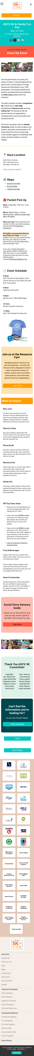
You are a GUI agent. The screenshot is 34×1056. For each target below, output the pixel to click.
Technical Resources (9, 1008)
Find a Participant (7, 1004)
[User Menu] (31, 4)
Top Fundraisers (7, 993)
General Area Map (13, 184)
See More (17, 624)
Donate (16, 15)
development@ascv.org (18, 259)
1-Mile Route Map (13, 189)
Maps (3, 969)
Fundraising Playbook (8, 1017)
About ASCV (5, 977)
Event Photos (6, 1041)
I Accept (17, 1053)
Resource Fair (6, 962)
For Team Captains (8, 1024)
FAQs (17, 738)
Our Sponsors (6, 973)
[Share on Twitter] (14, 40)
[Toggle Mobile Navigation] (2, 4)
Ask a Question (17, 724)
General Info (5, 958)
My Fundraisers (6, 997)
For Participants (7, 1021)
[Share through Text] (22, 40)
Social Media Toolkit (8, 1032)
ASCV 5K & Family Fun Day (17, 26)
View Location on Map (11, 169)
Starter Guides (6, 1028)
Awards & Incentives (8, 1001)
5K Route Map (12, 186)
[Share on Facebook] (10, 40)
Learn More (17, 386)
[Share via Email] (18, 40)
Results (4, 985)
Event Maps (17, 750)
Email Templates (7, 1036)
